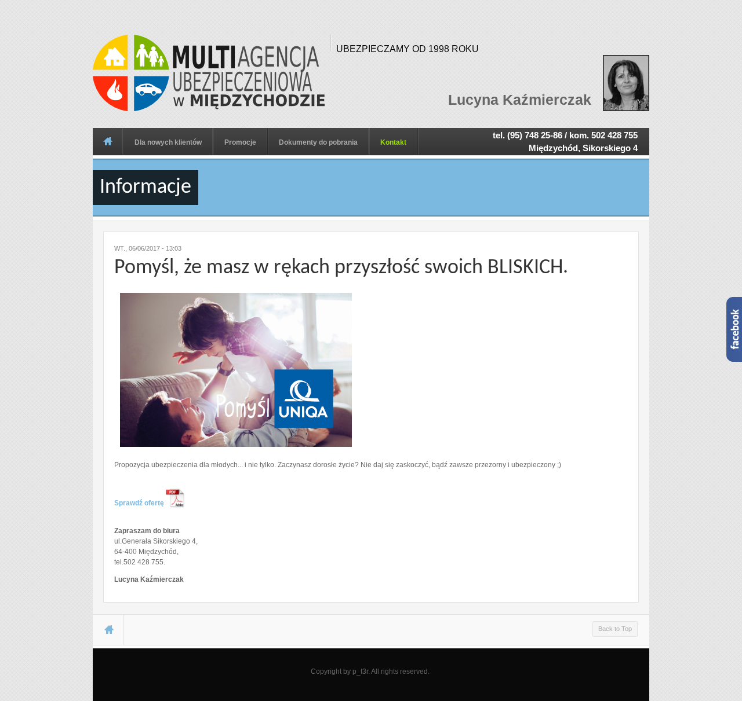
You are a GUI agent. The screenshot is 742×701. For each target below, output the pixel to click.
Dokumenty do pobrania (318, 142)
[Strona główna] (209, 73)
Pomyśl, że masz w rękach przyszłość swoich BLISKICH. (341, 268)
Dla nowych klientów (168, 142)
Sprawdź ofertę (140, 503)
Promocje (240, 142)
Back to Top (615, 628)
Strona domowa (107, 141)
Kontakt (393, 142)
